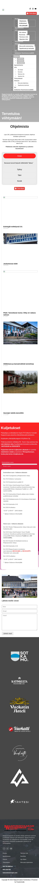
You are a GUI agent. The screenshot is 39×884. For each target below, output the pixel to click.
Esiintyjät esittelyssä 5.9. (13, 227)
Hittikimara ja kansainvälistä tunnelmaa (18, 364)
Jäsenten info (23, 39)
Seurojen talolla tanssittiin (13, 413)
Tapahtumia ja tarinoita (26, 48)
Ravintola (22, 34)
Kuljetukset (23, 23)
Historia (17, 44)
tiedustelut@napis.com (10, 872)
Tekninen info (23, 37)
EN (16, 51)
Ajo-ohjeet (22, 32)
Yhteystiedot (19, 41)
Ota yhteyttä (23, 25)
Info (16, 30)
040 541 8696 (16, 551)
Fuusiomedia (20, 882)
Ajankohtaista (19, 28)
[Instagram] (32, 8)
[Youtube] (35, 8)
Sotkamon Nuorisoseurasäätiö (24, 53)
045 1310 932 (7, 869)
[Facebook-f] (30, 8)
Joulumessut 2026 (10, 264)
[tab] (19, 155)
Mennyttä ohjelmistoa (26, 46)
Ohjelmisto (22, 21)
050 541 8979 (26, 551)
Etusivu (17, 18)
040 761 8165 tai (8, 866)
